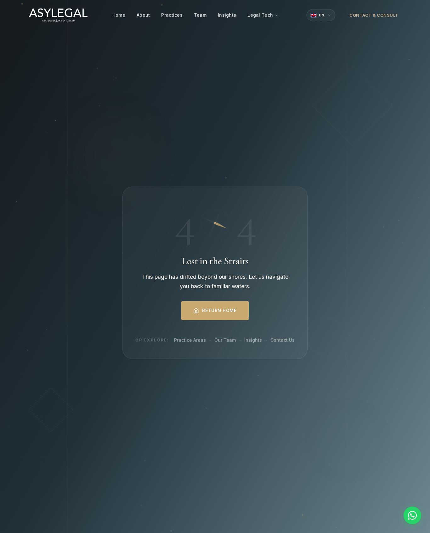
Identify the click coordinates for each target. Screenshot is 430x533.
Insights (227, 15)
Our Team (225, 340)
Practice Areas (190, 340)
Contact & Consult (374, 15)
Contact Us (282, 340)
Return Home (219, 310)
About (143, 15)
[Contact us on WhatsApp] (412, 515)
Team (200, 15)
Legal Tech (260, 15)
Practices (172, 15)
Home (118, 15)
